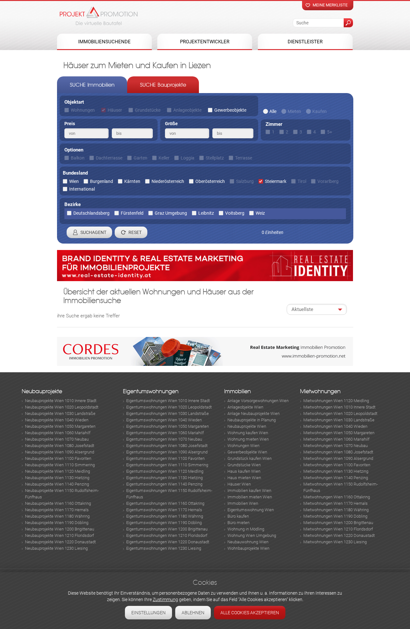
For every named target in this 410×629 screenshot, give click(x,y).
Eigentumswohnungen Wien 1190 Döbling (164, 522)
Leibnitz (206, 213)
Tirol (302, 181)
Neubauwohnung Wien (247, 541)
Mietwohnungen (320, 391)
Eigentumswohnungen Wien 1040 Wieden (164, 420)
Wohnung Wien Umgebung (251, 535)
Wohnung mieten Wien (248, 439)
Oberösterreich (210, 181)
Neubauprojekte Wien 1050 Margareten (60, 426)
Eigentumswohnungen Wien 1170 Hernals (164, 509)
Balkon (78, 158)
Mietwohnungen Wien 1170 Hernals (335, 503)
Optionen (73, 150)
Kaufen (319, 111)
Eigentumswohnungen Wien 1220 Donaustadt (167, 541)
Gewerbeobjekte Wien (247, 452)
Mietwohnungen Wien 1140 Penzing (335, 477)
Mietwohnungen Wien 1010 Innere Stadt (339, 407)
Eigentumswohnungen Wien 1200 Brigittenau (167, 529)
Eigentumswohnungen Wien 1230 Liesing (163, 548)
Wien (74, 181)
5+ (329, 132)
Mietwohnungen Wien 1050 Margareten (338, 432)
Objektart (74, 102)
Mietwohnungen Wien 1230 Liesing (335, 541)
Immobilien (237, 391)
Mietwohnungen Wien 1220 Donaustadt (339, 535)
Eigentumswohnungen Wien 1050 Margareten (167, 426)
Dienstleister (305, 42)
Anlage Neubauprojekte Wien (253, 413)
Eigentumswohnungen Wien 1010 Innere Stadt (168, 400)
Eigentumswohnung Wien (250, 509)
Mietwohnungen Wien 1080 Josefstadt (338, 452)
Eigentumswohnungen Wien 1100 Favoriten (165, 458)
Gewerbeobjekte (230, 110)
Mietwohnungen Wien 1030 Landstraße (338, 420)
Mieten (294, 111)
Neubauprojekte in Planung (251, 420)
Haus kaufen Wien (243, 471)
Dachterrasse (109, 158)
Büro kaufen (238, 516)
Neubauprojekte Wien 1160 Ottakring (58, 503)
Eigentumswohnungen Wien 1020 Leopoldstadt (169, 407)
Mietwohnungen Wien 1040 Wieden (335, 426)
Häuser (115, 110)
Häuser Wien (239, 484)
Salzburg (245, 181)
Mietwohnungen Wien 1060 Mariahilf (336, 439)
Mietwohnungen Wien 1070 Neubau (335, 445)
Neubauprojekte (42, 391)
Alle (272, 111)
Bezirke (72, 204)
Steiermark (275, 181)
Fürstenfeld (132, 213)
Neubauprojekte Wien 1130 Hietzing (57, 477)
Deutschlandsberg (91, 213)
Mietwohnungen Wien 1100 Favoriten (336, 464)
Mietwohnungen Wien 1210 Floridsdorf (338, 529)
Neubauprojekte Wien (246, 426)
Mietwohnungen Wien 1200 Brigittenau (338, 522)
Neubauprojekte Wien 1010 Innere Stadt (60, 400)
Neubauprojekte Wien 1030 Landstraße (60, 413)
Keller (164, 158)
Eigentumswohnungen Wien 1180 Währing (164, 516)
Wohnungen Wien (243, 445)
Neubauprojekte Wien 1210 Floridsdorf (59, 535)
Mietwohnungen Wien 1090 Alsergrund (338, 458)
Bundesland (75, 173)
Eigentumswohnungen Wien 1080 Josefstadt (167, 445)
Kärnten (132, 181)
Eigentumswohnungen (150, 391)
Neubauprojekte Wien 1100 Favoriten (58, 458)
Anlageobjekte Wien (245, 407)
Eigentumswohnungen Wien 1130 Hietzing (164, 477)
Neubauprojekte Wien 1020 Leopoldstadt (61, 407)
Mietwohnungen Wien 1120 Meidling (336, 400)
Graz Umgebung (171, 213)
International (82, 189)
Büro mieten (238, 522)
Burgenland (101, 181)
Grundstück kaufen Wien (249, 458)
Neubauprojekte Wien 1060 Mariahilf (57, 432)
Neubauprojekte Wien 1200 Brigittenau (59, 529)
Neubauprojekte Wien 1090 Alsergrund (59, 452)
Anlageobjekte (187, 110)
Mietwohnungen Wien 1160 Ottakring (336, 497)
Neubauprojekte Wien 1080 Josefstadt (59, 445)
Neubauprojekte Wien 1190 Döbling (56, 522)
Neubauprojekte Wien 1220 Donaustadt (60, 541)
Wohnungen (83, 110)
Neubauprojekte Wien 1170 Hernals (57, 509)
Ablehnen (193, 612)
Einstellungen (148, 612)
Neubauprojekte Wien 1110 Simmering (60, 464)
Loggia (187, 158)
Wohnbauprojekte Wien (248, 548)
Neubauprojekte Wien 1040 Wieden (56, 420)
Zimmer (274, 124)
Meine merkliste (330, 5)
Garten (140, 158)
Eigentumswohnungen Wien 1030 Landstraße (167, 413)
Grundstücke (147, 110)
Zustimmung (165, 599)
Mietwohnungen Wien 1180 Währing (336, 509)
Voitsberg (234, 213)
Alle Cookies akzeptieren (249, 612)
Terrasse (243, 158)
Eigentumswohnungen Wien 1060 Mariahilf (165, 432)
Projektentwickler (204, 42)
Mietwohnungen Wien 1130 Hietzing (335, 471)
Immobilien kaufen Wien (249, 490)
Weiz (260, 213)
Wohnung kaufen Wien (247, 432)
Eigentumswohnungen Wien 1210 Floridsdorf (166, 535)
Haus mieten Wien (244, 477)
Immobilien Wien (242, 503)
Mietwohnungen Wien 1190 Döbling (335, 516)
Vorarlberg (328, 181)
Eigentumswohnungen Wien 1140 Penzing (164, 484)
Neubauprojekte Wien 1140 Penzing (57, 484)
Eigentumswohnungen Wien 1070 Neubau (164, 439)
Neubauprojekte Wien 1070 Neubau (57, 439)
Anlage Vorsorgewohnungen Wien (258, 400)
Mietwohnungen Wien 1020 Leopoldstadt (340, 413)
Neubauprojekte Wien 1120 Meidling (57, 471)
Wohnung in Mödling (245, 529)
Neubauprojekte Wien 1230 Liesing (56, 548)
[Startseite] (98, 16)
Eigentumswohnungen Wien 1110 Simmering (167, 464)
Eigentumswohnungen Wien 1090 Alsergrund (167, 452)
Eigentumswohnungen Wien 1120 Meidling (164, 471)
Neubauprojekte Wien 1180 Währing (57, 516)
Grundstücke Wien (244, 464)
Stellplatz (215, 158)
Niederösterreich (168, 181)
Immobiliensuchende (104, 42)
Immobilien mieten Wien (249, 497)
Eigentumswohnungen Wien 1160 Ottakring (165, 503)
